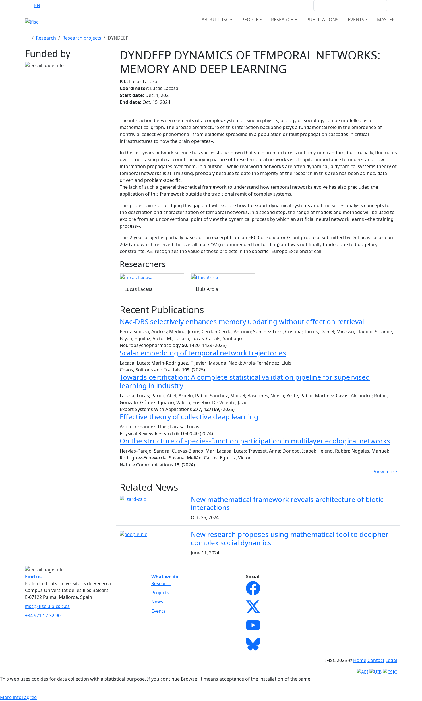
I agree (29, 697)
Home (359, 660)
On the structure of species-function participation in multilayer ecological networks (255, 440)
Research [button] (282, 19)
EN (37, 5)
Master (386, 19)
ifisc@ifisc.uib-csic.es (47, 606)
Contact (375, 660)
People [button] (249, 19)
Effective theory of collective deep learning (189, 416)
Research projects (81, 38)
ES (48, 5)
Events (158, 611)
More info (11, 697)
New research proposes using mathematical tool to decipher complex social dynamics (289, 538)
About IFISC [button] (215, 19)
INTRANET (298, 5)
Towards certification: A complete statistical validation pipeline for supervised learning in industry (245, 381)
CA (60, 5)
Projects (160, 592)
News (157, 602)
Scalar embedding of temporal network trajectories (203, 352)
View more (385, 471)
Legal (391, 660)
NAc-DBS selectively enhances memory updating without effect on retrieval (242, 321)
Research (46, 38)
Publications (322, 19)
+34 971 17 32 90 (43, 615)
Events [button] (356, 19)
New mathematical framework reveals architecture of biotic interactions (287, 503)
